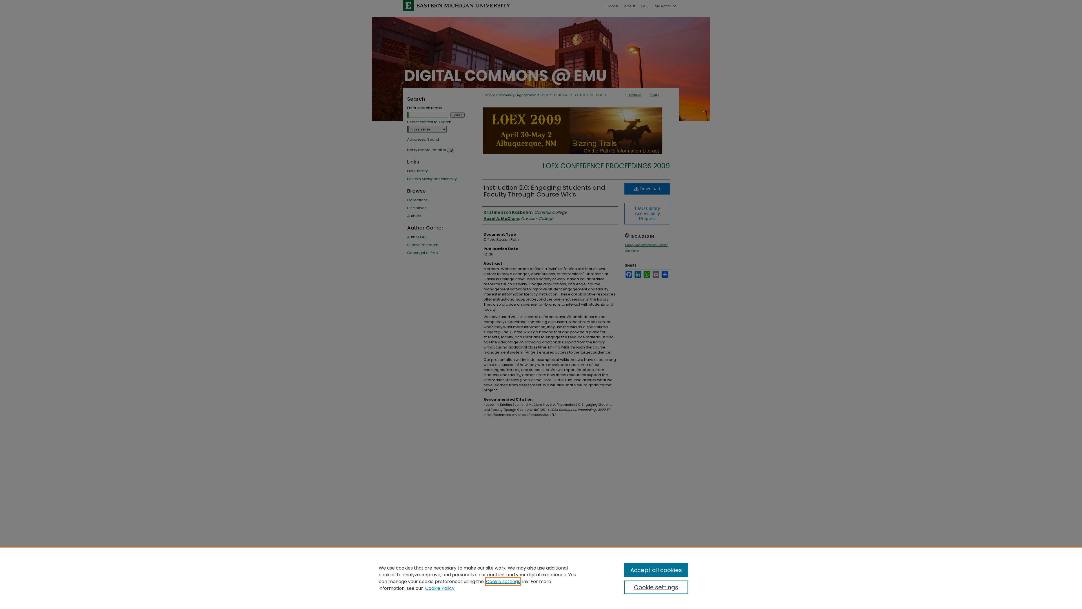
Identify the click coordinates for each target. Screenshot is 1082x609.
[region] (541, 578)
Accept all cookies (656, 570)
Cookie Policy (439, 588)
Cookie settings (503, 581)
